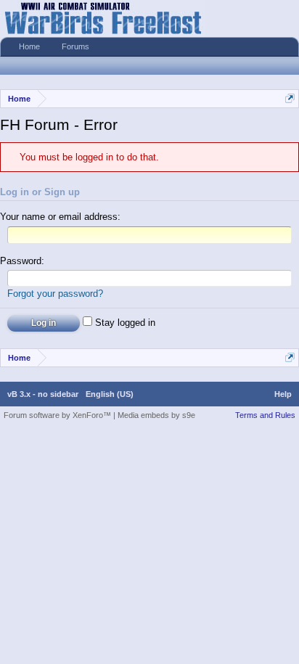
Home (29, 46)
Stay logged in (123, 322)
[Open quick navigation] (290, 98)
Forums (75, 46)
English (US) (110, 394)
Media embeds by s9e (156, 415)
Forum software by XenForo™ (58, 415)
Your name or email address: (60, 216)
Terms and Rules (265, 415)
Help (283, 394)
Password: (22, 260)
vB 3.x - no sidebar (42, 394)
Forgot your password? (55, 293)
